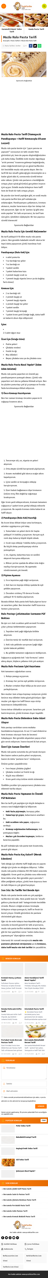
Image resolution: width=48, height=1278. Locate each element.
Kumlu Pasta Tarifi (36, 29)
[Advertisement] (24, 106)
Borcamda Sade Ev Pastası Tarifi (16, 1194)
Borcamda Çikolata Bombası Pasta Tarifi (19, 1200)
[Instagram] (10, 1237)
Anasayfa (6, 41)
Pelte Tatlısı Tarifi (23, 1126)
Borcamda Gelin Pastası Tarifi (15, 1211)
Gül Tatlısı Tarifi (22, 1160)
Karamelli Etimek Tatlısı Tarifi (12, 30)
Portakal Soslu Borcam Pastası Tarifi (11, 1041)
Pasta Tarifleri (15, 41)
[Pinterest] (17, 1237)
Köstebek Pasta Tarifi (34, 1009)
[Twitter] (6, 1237)
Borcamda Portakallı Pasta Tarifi (16, 1205)
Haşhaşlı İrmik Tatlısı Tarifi (26, 1148)
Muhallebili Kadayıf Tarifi (26, 1137)
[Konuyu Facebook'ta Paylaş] (30, 46)
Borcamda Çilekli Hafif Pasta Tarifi (17, 1189)
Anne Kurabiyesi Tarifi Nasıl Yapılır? (34, 979)
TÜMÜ (44, 1120)
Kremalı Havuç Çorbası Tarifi (11, 979)
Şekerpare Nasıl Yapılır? (25, 1171)
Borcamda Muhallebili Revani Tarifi (34, 1041)
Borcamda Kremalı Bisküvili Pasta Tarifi (19, 1217)
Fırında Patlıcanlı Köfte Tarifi (11, 1010)
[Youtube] (13, 1237)
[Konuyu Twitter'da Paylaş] (35, 46)
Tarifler (18, 46)
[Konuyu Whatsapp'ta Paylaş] (39, 46)
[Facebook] (2, 1237)
